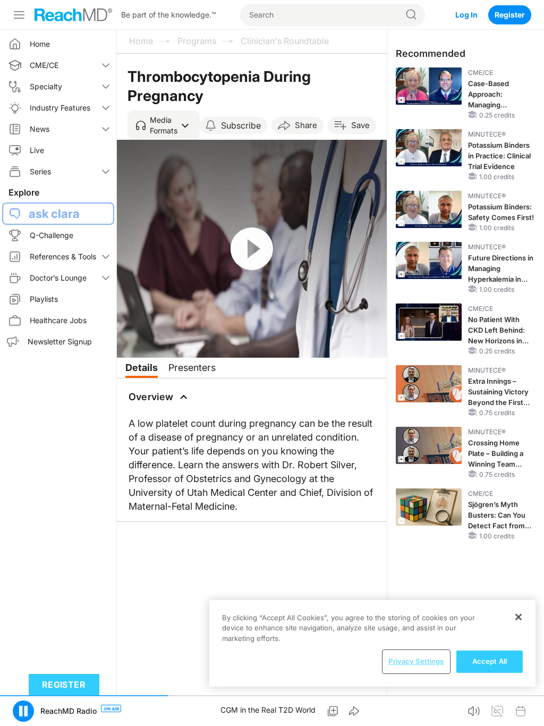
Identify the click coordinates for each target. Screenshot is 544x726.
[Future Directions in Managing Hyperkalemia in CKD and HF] (429, 260)
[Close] (518, 617)
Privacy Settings (416, 661)
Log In (466, 14)
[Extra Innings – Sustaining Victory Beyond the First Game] (429, 383)
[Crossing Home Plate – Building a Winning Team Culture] (429, 445)
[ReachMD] (73, 15)
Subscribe (241, 125)
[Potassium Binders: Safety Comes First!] (429, 209)
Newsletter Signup (60, 341)
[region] (372, 643)
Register (510, 14)
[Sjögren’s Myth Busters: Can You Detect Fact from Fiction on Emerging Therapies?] (429, 507)
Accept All (489, 661)
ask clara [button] (54, 214)
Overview (151, 396)
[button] (164, 125)
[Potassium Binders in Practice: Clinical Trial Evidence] (429, 147)
